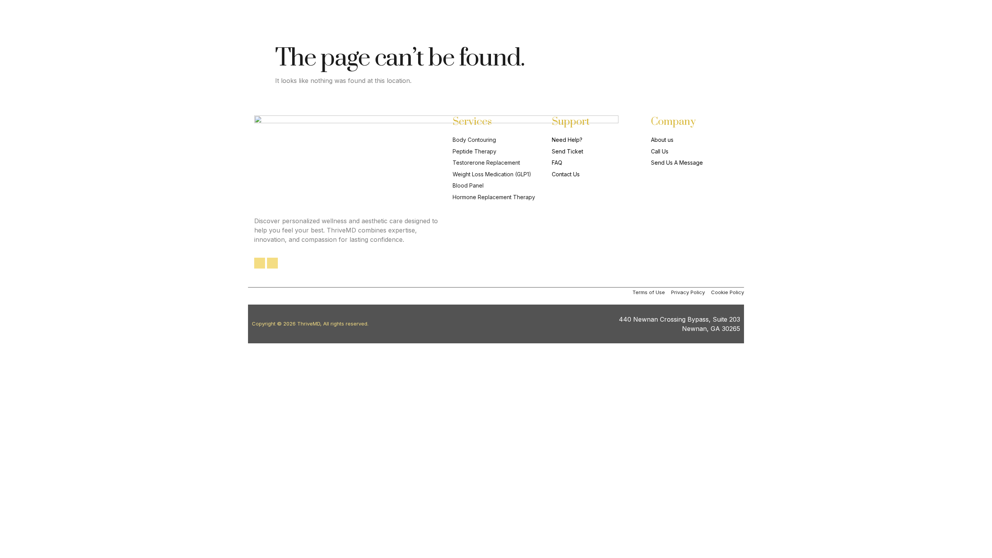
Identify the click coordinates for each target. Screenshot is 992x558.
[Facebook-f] (259, 263)
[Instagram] (272, 263)
